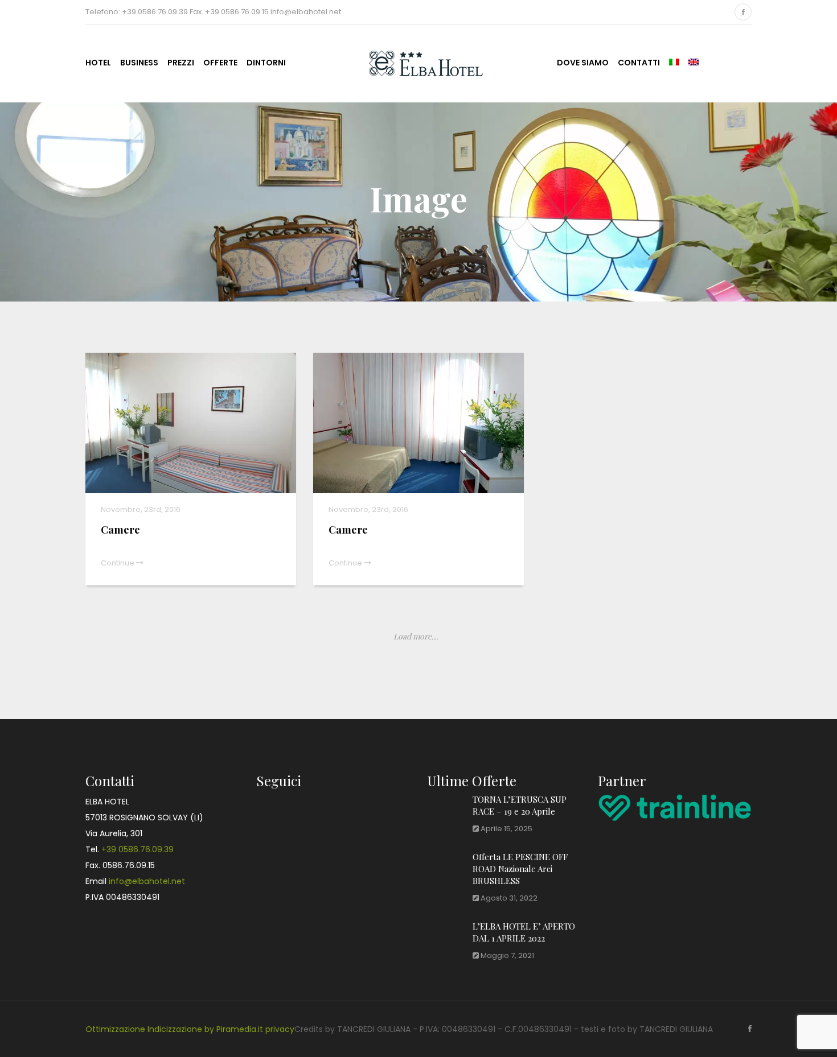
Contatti (639, 62)
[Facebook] (743, 11)
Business (139, 62)
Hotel (98, 62)
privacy (279, 1029)
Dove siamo (583, 62)
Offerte (220, 62)
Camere (120, 529)
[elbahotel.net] (414, 62)
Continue (118, 563)
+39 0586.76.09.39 (137, 849)
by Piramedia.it (233, 1029)
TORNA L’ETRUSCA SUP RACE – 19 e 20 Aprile (520, 805)
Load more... (415, 636)
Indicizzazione (174, 1029)
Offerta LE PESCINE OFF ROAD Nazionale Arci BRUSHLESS (520, 868)
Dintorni (266, 62)
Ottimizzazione (115, 1029)
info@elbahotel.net (147, 881)
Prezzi (180, 62)
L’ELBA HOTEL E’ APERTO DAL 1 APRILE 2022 (524, 932)
